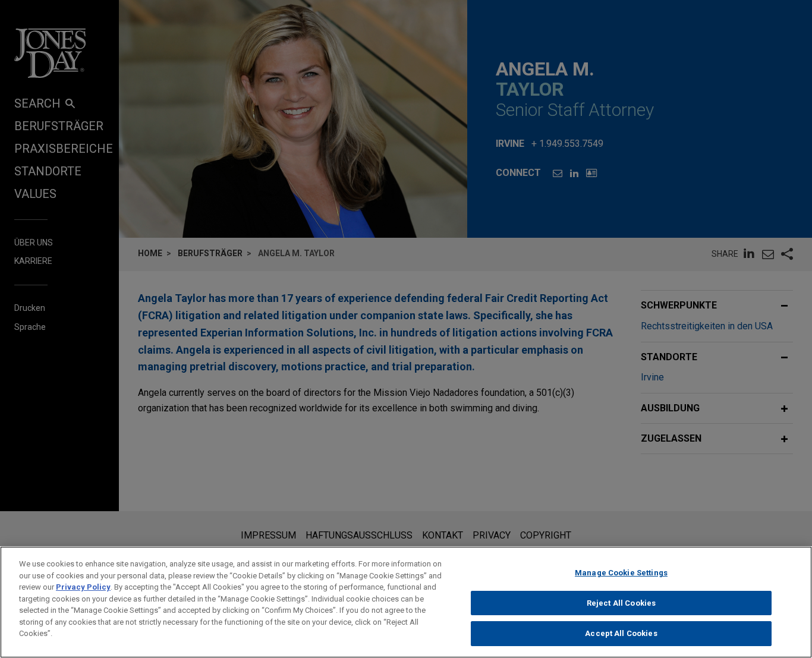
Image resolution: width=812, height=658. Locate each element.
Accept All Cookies (621, 633)
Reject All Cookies (621, 603)
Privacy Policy (83, 587)
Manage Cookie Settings (621, 572)
